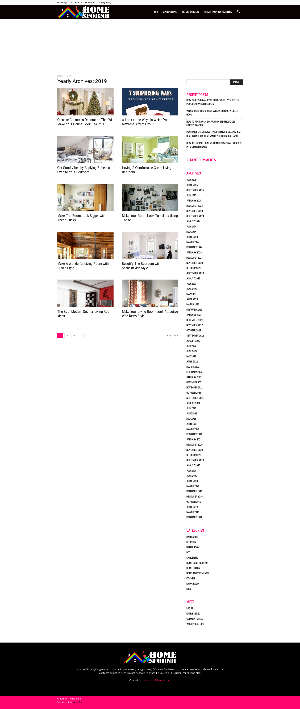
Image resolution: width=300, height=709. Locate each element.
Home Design (190, 12)
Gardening (170, 12)
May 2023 (191, 294)
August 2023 (193, 278)
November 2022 (194, 325)
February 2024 (194, 247)
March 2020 (192, 486)
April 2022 (192, 361)
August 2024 (193, 221)
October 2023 (193, 268)
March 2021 (192, 429)
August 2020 (193, 465)
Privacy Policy (105, 2)
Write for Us (76, 2)
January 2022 (194, 377)
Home (60, 75)
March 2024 (192, 242)
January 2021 (194, 439)
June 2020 (191, 475)
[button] (238, 12)
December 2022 (194, 320)
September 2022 (195, 335)
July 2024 (191, 226)
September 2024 (195, 216)
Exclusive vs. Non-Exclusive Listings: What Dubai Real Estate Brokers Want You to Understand (213, 134)
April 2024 (192, 237)
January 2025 (194, 200)
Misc (188, 588)
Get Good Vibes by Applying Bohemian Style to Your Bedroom (84, 170)
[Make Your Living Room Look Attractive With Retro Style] (150, 293)
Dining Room (192, 547)
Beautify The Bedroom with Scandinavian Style (141, 266)
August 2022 (193, 340)
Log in (189, 608)
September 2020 (195, 460)
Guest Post (90, 2)
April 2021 (192, 424)
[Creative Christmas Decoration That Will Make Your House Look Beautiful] (85, 101)
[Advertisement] (150, 44)
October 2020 (193, 455)
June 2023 (191, 289)
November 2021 (194, 387)
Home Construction (197, 563)
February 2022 (194, 372)
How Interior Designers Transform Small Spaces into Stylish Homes (213, 145)
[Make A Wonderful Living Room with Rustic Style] (85, 245)
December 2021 (194, 382)
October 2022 (193, 330)
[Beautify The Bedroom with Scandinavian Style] (150, 245)
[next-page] (82, 335)
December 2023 (194, 257)
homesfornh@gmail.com (156, 680)
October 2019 (193, 501)
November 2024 (194, 211)
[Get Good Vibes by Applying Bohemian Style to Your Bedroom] (85, 149)
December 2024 (194, 205)
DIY (156, 12)
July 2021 (191, 408)
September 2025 (195, 190)
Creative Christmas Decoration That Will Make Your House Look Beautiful (85, 122)
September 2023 (195, 273)
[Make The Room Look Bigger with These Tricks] (85, 197)
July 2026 (191, 179)
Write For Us (79, 702)
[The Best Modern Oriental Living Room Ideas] (85, 293)
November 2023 (194, 263)
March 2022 (192, 366)
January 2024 (194, 252)
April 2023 (192, 299)
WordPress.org (195, 624)
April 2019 (192, 507)
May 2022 (191, 356)
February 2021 (194, 434)
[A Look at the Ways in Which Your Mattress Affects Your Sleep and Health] (150, 101)
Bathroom (192, 537)
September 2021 (195, 398)
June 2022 (191, 351)
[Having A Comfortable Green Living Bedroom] (150, 149)
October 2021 (193, 392)
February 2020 (194, 491)
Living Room (192, 583)
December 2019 (194, 496)
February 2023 (194, 309)
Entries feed (193, 613)
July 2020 (191, 470)
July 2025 (191, 195)
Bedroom (191, 542)
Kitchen (190, 578)
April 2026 (192, 185)
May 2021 (191, 418)
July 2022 (191, 346)
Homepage (62, 2)
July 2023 (191, 283)
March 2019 (192, 512)
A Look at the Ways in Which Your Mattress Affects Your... (146, 122)
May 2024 (191, 231)
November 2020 (194, 449)
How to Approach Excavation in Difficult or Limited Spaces (210, 123)
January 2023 (194, 314)
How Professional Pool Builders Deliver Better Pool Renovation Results (212, 102)
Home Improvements (218, 12)
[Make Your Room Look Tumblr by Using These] (150, 197)
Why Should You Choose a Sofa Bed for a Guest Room (212, 113)
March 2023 (192, 304)
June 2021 (191, 413)
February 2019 (194, 517)
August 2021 (193, 403)
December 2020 (194, 444)
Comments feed (194, 618)
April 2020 (192, 481)
